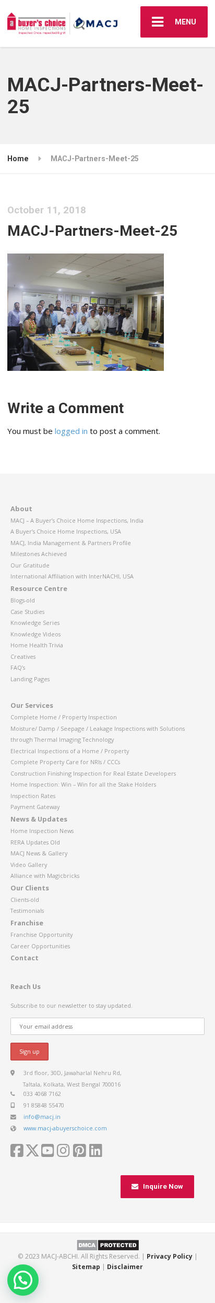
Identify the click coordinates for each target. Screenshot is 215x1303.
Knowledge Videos (35, 634)
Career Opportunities (40, 946)
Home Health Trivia (36, 645)
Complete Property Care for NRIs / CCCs (65, 762)
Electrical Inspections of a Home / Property (69, 751)
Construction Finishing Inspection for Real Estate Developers (93, 773)
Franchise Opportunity (41, 934)
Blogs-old (22, 600)
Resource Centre (38, 588)
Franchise (26, 922)
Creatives (22, 656)
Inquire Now (163, 1186)
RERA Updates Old (35, 842)
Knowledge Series (34, 622)
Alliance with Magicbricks (44, 875)
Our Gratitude (30, 565)
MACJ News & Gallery (38, 853)
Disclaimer (125, 1266)
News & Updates (38, 819)
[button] (23, 1280)
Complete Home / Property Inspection (63, 717)
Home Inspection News (42, 831)
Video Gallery (28, 864)
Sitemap (86, 1266)
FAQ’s (17, 667)
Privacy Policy (170, 1256)
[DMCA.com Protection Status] (107, 1244)
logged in (71, 431)
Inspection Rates (32, 796)
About (21, 508)
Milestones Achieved (38, 554)
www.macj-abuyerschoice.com (65, 1128)
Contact (24, 957)
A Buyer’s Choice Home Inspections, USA (65, 531)
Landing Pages (30, 679)
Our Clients (29, 887)
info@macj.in (42, 1116)
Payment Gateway (34, 807)
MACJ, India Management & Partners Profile (70, 543)
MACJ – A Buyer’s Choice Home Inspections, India (77, 520)
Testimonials (27, 910)
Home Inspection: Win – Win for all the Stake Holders (83, 784)
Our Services (31, 705)
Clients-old (24, 899)
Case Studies (27, 612)
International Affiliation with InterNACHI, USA (72, 576)
